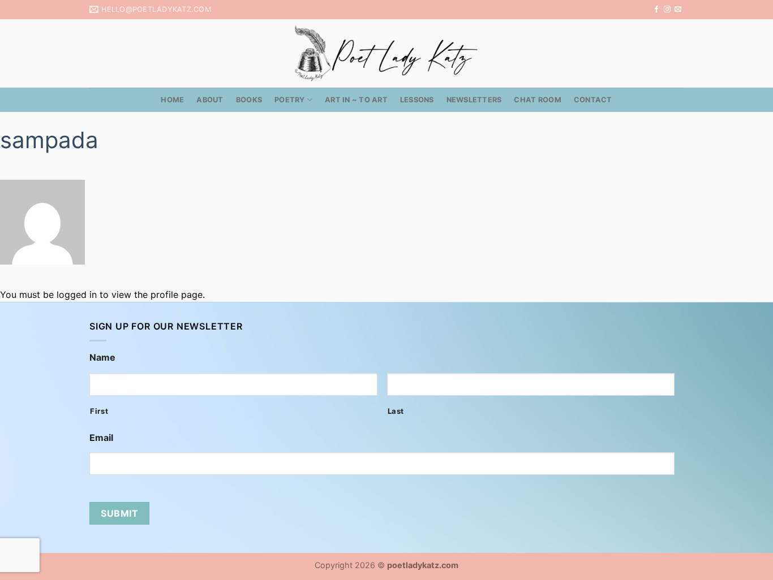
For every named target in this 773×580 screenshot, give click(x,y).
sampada (49, 140)
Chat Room (537, 100)
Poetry (289, 100)
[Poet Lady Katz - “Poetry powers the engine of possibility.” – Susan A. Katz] (386, 53)
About (209, 100)
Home (172, 100)
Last (396, 410)
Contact (593, 100)
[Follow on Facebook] (656, 10)
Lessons (417, 100)
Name (102, 357)
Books (249, 100)
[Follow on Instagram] (667, 10)
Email (101, 437)
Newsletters (474, 100)
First (99, 410)
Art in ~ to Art (356, 100)
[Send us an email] (678, 10)
